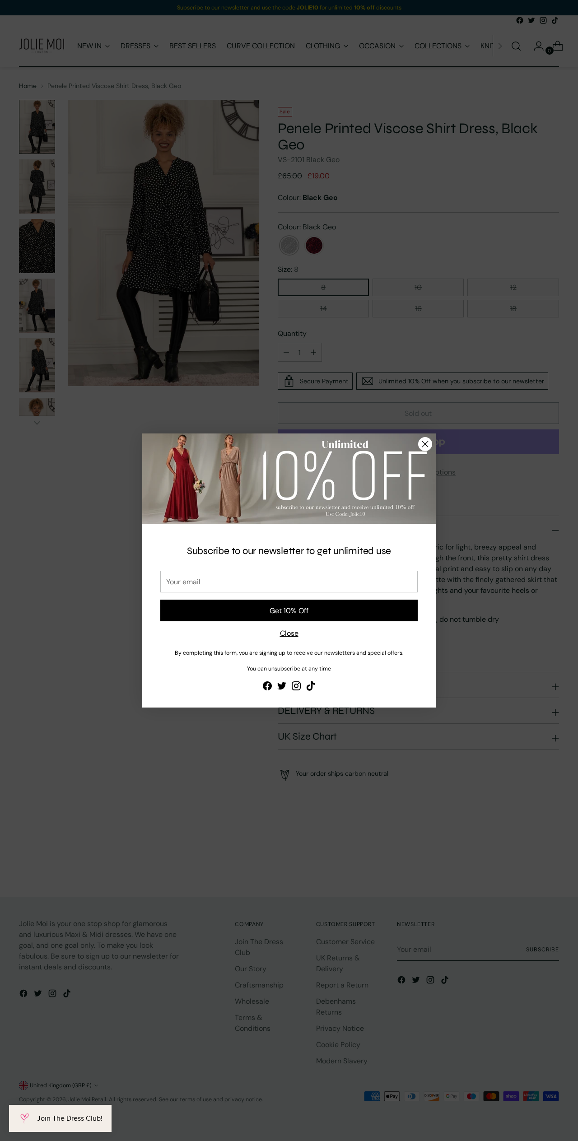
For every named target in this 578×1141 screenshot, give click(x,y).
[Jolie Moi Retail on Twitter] (281, 687)
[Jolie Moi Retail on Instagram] (296, 687)
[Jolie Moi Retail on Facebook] (267, 687)
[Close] (425, 444)
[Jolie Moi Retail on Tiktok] (310, 687)
